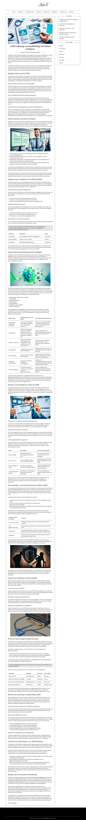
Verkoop (71, 11)
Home (13, 11)
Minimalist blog (46, 818)
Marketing (46, 11)
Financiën (20, 11)
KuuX (43, 5)
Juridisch (38, 11)
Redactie (38, 52)
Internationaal (29, 11)
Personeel (54, 11)
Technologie (63, 11)
